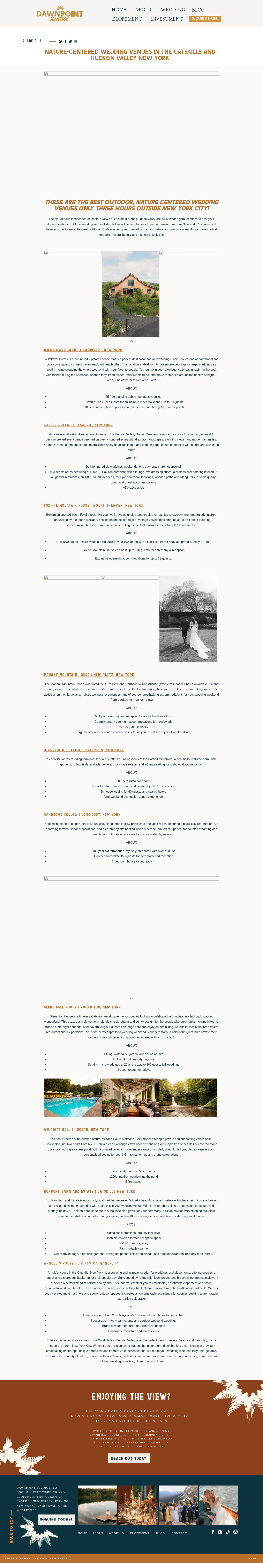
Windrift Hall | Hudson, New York (76, 1130)
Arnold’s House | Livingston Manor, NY (81, 1263)
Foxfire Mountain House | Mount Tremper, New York (94, 506)
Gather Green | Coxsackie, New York (78, 425)
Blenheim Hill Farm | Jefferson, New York (84, 750)
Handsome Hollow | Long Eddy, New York (82, 815)
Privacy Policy (59, 1558)
